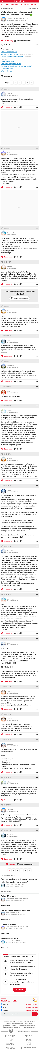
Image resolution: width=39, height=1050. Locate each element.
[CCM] (29, 1036)
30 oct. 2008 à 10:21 (12, 836)
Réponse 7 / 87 (5, 361)
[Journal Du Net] (10, 1040)
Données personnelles (10, 1025)
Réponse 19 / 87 (6, 805)
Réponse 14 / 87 (6, 638)
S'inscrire (19, 989)
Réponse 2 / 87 (5, 148)
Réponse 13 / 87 (6, 594)
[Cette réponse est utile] (14, 107)
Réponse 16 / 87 (6, 714)
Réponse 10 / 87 (6, 454)
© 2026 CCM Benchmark (28, 1027)
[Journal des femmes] (10, 1036)
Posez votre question (24, 41)
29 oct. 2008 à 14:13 (12, 492)
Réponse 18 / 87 (6, 777)
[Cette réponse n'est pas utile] (20, 107)
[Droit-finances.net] (29, 1040)
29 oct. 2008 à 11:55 (12, 268)
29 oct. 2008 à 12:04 (12, 367)
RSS (23, 1023)
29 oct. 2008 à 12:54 (12, 412)
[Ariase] (10, 1048)
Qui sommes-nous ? (9, 1022)
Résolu (34, 15)
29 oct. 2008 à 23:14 (12, 811)
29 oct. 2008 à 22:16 (12, 720)
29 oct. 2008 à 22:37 (12, 746)
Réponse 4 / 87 (5, 262)
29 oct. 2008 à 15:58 (12, 601)
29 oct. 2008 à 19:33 (12, 693)
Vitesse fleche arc (7, 71)
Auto (4, 1007)
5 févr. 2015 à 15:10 (20, 20)
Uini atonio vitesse (7, 61)
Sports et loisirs (25, 4)
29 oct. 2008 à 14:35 (12, 552)
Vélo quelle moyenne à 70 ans (11, 64)
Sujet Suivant (32, 8)
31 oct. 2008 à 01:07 (12, 154)
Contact (8, 1023)
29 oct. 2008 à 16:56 (12, 645)
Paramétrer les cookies (23, 1025)
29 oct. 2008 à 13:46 (12, 460)
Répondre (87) (8, 41)
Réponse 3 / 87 (5, 228)
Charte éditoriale (24, 1022)
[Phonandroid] (29, 1048)
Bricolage (5, 1010)
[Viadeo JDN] (29, 1044)
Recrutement (29, 1023)
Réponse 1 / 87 (5, 89)
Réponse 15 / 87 (6, 687)
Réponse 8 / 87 (5, 386)
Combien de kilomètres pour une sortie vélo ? (16, 66)
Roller (34, 4)
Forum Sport (15, 4)
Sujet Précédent (8, 8)
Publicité (32, 1022)
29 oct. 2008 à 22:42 (12, 784)
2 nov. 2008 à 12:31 (12, 234)
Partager (7, 45)
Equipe (17, 1022)
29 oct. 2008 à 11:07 (12, 342)
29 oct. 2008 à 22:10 (12, 95)
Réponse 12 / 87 (6, 546)
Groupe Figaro (17, 1027)
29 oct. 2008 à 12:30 (12, 393)
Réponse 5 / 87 (5, 306)
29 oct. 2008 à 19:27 (12, 312)
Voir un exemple (32, 1004)
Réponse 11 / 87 (6, 485)
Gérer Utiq (32, 1025)
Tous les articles (16, 1023)
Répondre (12, 864)
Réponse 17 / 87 (6, 739)
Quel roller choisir (7, 69)
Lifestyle (5, 1004)
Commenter (8, 107)
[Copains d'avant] (10, 1044)
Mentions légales (8, 1027)
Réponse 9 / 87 (5, 406)
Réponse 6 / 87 (5, 336)
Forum (7, 4)
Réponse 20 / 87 (6, 830)
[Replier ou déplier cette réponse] (37, 89)
